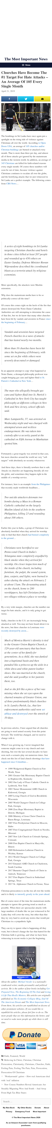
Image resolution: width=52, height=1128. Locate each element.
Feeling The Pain (22, 1068)
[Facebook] (9, 99)
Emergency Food (22, 1112)
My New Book (9, 1108)
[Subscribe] (42, 99)
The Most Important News (26, 59)
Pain (33, 1068)
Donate (38, 1108)
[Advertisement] (26, 28)
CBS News (11, 183)
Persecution (41, 1068)
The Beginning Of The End (28, 991)
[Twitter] (26, 99)
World (22, 1055)
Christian (27, 1059)
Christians (29, 1064)
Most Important (39, 1112)
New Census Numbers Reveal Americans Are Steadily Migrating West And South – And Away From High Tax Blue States (23, 1088)
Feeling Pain (7, 1068)
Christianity (18, 1064)
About (46, 1108)
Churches (39, 1064)
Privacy (9, 1112)
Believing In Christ (13, 1059)
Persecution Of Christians (13, 1072)
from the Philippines (40, 484)
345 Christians (8, 163)
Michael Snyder (25, 981)
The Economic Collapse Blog (27, 998)
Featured (14, 1055)
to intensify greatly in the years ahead (32, 894)
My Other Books (25, 1108)
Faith (6, 1055)
